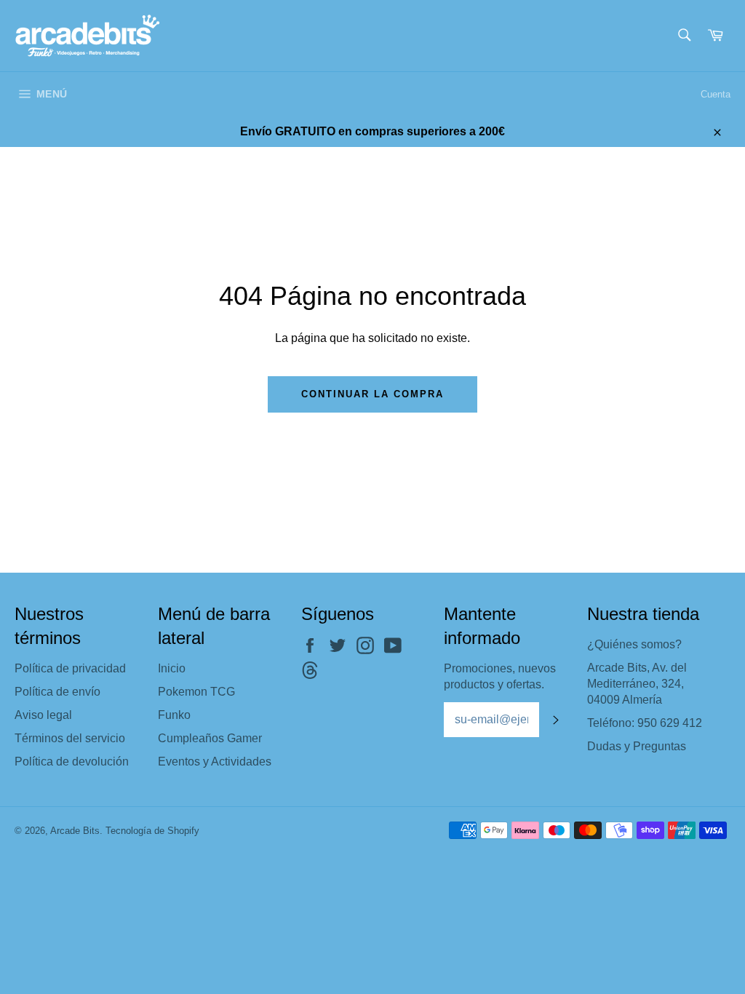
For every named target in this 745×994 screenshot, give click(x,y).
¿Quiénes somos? (634, 644)
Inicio (172, 668)
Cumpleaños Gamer (210, 738)
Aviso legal (43, 715)
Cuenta (715, 94)
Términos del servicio (70, 738)
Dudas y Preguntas (636, 746)
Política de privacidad (70, 668)
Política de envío (57, 691)
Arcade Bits (75, 830)
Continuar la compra (372, 394)
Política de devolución (72, 761)
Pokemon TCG (196, 691)
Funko (174, 715)
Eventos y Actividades (214, 761)
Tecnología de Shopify (152, 830)
